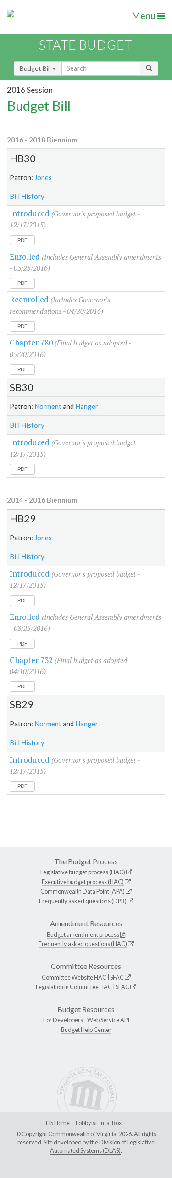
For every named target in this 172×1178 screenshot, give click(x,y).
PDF (22, 240)
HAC (100, 977)
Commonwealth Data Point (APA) (82, 891)
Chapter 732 (31, 660)
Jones (43, 177)
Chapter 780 (31, 342)
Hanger (86, 406)
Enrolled (25, 256)
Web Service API (108, 1020)
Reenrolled (29, 299)
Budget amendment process (83, 934)
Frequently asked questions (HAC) (83, 943)
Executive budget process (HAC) (83, 881)
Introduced (30, 213)
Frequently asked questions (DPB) (83, 901)
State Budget (85, 44)
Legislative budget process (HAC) (82, 872)
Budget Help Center (86, 1029)
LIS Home (58, 1123)
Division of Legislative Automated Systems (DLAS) (102, 1146)
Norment (47, 406)
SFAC (117, 977)
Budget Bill (36, 68)
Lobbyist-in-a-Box (99, 1123)
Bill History (27, 196)
